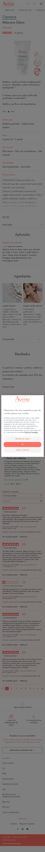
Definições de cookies (22, 439)
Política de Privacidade (31, 432)
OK (22, 444)
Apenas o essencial (22, 450)
